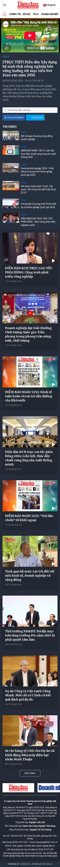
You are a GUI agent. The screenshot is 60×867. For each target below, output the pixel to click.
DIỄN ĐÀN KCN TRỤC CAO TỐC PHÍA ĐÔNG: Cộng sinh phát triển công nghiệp (28, 272)
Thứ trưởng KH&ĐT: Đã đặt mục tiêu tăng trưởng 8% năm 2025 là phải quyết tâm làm (30, 635)
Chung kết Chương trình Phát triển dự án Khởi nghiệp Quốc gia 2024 (38, 206)
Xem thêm (30, 773)
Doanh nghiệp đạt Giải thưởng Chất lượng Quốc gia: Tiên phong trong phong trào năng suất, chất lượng (28, 334)
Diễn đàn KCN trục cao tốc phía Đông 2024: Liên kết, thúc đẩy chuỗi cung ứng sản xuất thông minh (28, 458)
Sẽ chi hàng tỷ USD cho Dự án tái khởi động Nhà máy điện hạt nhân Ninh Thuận (30, 755)
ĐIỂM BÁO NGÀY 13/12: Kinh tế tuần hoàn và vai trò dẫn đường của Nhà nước (28, 396)
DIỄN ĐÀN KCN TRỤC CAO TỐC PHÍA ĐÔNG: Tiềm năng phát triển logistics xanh (38, 221)
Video (5, 56)
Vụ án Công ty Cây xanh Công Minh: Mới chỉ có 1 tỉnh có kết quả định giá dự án (28, 695)
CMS (25, 864)
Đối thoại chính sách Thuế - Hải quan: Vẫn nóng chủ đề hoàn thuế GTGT (38, 189)
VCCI (35, 14)
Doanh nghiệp (49, 14)
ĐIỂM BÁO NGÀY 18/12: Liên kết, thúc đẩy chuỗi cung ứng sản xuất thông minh (38, 153)
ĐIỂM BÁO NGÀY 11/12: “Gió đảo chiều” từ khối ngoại (29, 518)
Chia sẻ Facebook (15, 117)
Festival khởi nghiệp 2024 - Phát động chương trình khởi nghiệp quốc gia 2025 (37, 171)
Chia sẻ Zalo (37, 117)
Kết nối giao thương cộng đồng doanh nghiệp (36, 138)
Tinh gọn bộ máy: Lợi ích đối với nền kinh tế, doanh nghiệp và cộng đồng (29, 575)
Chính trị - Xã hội (19, 14)
